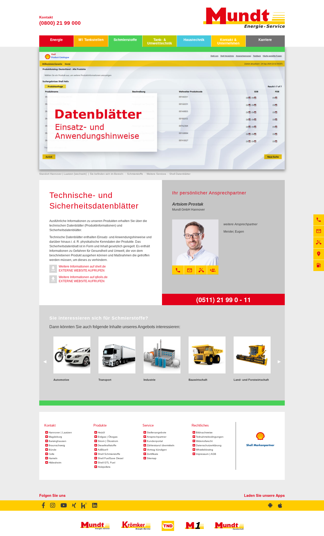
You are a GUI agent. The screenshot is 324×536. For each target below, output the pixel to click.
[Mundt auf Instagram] (53, 505)
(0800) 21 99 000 (60, 23)
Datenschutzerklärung (208, 445)
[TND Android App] (270, 505)
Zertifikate (152, 454)
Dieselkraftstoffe (107, 445)
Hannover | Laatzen (60, 432)
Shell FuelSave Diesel (110, 458)
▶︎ (281, 361)
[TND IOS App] (280, 505)
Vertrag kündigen (157, 450)
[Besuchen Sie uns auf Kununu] (83, 505)
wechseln (80, 173)
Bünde (52, 450)
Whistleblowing (204, 450)
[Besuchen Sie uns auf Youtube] (63, 505)
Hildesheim (55, 462)
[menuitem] (56, 41)
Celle (51, 454)
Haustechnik (194, 39)
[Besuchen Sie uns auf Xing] (73, 505)
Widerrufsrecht (204, 441)
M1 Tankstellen (91, 39)
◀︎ (46, 361)
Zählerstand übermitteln (160, 445)
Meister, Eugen (234, 231)
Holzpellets (104, 467)
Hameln (53, 458)
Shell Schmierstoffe (109, 454)
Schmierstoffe (125, 39)
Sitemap (151, 458)
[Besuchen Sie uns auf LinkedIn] (94, 505)
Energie (56, 39)
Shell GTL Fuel (106, 462)
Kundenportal (155, 441)
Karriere (265, 39)
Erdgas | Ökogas (107, 437)
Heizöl (101, 432)
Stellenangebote (156, 432)
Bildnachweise (204, 432)
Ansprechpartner (156, 437)
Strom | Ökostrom (108, 441)
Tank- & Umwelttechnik (159, 41)
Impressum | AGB (206, 454)
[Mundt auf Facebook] (43, 505)
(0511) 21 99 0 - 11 (223, 299)
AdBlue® (103, 450)
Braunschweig (57, 445)
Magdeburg (55, 437)
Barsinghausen (57, 441)
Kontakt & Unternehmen (228, 41)
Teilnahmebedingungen (210, 437)
